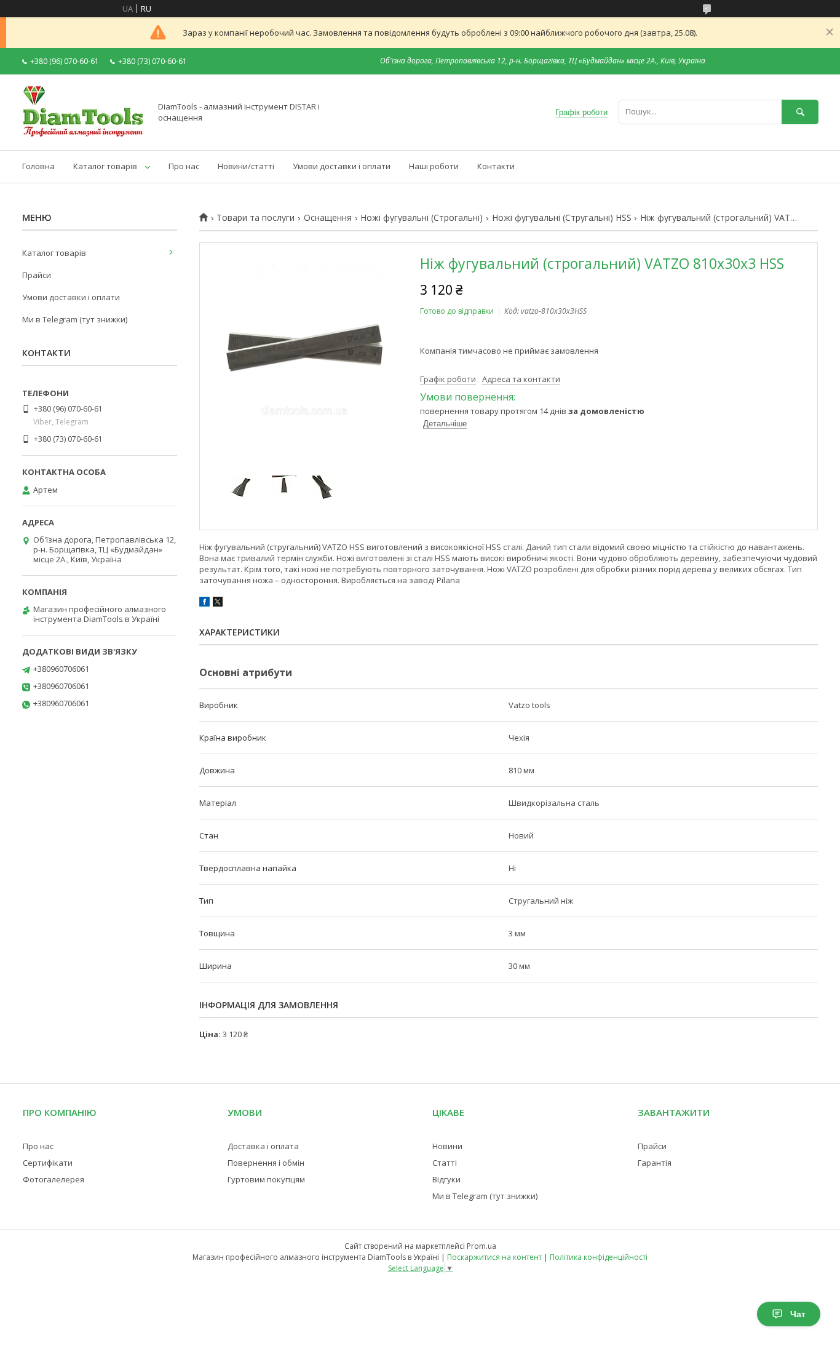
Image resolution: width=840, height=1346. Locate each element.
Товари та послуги (255, 218)
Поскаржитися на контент (494, 1257)
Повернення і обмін (266, 1162)
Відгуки (446, 1179)
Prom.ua (481, 1246)
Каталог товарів (105, 166)
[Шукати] (800, 112)
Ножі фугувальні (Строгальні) (421, 218)
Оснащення (328, 218)
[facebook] (204, 603)
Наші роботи (434, 166)
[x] (218, 603)
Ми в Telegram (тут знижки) (74, 319)
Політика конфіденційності (599, 1257)
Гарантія (655, 1162)
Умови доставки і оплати (341, 166)
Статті (444, 1162)
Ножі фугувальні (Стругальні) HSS (562, 218)
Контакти (496, 166)
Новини (447, 1146)
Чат (798, 1314)
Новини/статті (246, 166)
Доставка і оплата (263, 1146)
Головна (38, 166)
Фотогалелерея (53, 1179)
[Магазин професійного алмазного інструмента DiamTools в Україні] (83, 134)
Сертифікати (48, 1162)
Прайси (36, 275)
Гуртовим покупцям (266, 1179)
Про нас (183, 166)
